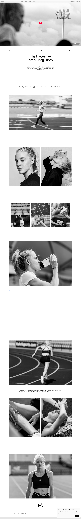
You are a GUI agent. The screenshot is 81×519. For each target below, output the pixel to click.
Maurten (2, 1)
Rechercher (78, 1)
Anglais (39, 50)
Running (70, 50)
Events (34, 1)
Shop (22, 1)
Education (25, 1)
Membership (72, 1)
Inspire (30, 1)
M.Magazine (11, 50)
